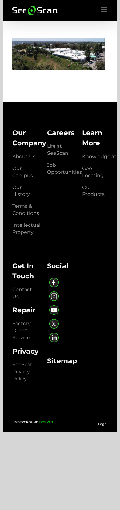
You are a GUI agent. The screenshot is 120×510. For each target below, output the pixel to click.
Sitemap (62, 360)
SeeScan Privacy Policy (23, 372)
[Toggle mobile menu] (104, 9)
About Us (23, 156)
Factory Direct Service (21, 331)
